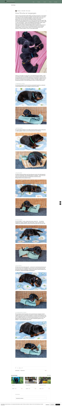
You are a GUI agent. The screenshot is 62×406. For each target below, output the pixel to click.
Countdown (28, 385)
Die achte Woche (43, 385)
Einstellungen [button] (47, 404)
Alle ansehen (49, 375)
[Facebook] (60, 204)
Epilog (13, 385)
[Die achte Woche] (45, 380)
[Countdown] (31, 380)
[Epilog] (17, 380)
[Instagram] (60, 202)
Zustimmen (57, 404)
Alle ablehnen (52, 404)
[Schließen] (60, 404)
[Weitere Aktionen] (46, 10)
